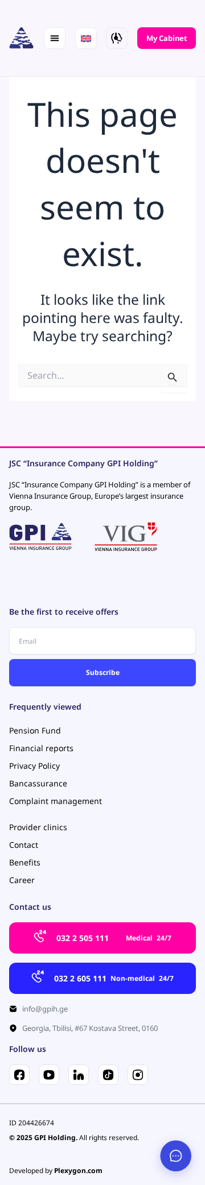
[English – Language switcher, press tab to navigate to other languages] (86, 38)
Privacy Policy (34, 765)
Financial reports (41, 748)
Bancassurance (38, 783)
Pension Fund (35, 730)
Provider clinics (38, 827)
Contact (23, 844)
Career (22, 880)
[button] (54, 38)
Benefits (24, 862)
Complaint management (55, 800)
